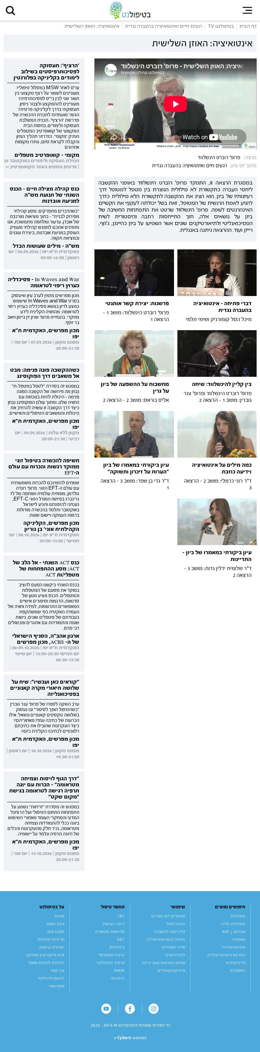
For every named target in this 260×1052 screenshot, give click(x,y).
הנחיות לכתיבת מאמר (46, 962)
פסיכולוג (237, 916)
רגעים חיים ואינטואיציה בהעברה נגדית (189, 166)
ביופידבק (117, 947)
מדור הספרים (173, 947)
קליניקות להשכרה (169, 931)
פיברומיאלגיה (233, 947)
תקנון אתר (55, 931)
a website (130, 1037)
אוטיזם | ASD (233, 931)
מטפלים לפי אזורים (168, 916)
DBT (121, 939)
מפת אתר (56, 985)
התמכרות (237, 970)
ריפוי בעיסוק (114, 923)
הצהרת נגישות (51, 947)
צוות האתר (55, 923)
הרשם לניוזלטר (51, 978)
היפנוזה (118, 978)
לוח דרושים (175, 954)
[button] (10, 10)
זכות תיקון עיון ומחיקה (45, 954)
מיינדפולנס (235, 962)
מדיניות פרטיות (51, 939)
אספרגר (238, 939)
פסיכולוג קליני (232, 923)
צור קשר (57, 970)
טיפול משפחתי (111, 954)
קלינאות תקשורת (110, 931)
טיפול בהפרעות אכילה (165, 939)
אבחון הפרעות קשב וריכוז (163, 962)
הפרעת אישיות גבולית (226, 954)
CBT (121, 916)
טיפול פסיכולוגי (110, 962)
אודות (59, 916)
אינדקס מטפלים (171, 970)
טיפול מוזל (175, 923)
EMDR (119, 970)
